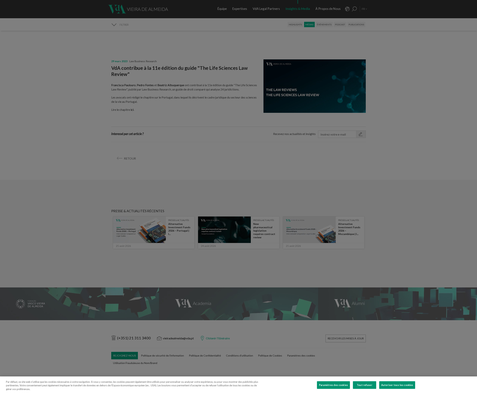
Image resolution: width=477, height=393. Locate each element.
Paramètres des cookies (333, 384)
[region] (238, 384)
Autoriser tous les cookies (397, 384)
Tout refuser (364, 384)
